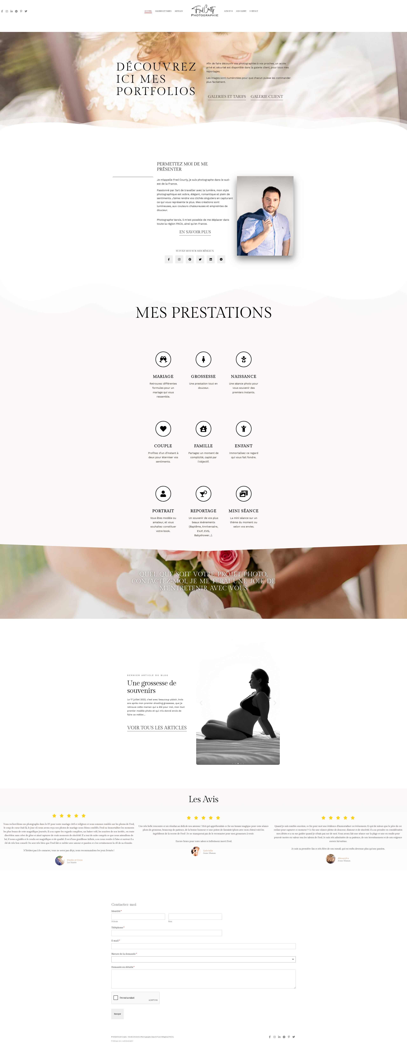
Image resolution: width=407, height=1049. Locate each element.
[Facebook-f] (169, 259)
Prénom (114, 921)
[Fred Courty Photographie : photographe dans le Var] (203, 11)
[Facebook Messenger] (16, 11)
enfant (244, 446)
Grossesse (203, 376)
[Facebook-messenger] (221, 259)
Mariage (163, 376)
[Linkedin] (12, 11)
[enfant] (244, 429)
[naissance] (244, 359)
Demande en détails (122, 967)
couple (163, 446)
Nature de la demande (124, 954)
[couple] (163, 429)
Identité (116, 911)
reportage (203, 511)
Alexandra (343, 858)
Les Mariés (71, 863)
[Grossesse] (203, 359)
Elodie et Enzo (75, 860)
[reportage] (203, 494)
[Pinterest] (21, 11)
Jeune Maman (209, 853)
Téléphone (117, 927)
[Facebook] (2, 11)
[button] (201, 702)
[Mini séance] (244, 494)
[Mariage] (163, 359)
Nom (170, 921)
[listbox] (203, 959)
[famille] (203, 429)
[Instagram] (7, 11)
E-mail (115, 940)
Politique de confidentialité (122, 1041)
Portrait (163, 511)
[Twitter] (26, 11)
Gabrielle (208, 850)
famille (203, 446)
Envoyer (117, 1014)
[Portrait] (163, 494)
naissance (243, 376)
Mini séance (244, 511)
